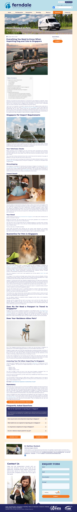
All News (8, 30)
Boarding (38, 12)
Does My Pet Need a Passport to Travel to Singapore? (18, 87)
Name (43, 467)
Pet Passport (43, 310)
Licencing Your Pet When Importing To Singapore (17, 89)
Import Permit (11, 83)
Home (9, 12)
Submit (57, 41)
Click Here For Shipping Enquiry (20, 402)
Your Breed (11, 84)
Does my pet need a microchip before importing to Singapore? (20, 94)
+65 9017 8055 (69, 3)
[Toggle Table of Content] (30, 78)
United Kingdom (27, 267)
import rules (43, 273)
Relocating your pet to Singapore (29, 107)
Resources (57, 12)
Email (43, 472)
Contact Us (67, 12)
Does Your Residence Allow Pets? (14, 88)
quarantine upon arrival (11, 266)
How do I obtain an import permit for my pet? (17, 98)
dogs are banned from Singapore (25, 216)
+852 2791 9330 (68, 2)
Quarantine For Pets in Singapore (14, 85)
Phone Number (45, 477)
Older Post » (40, 437)
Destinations (29, 12)
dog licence (35, 363)
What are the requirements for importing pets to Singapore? (19, 93)
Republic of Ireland (39, 267)
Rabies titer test (10, 160)
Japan (14, 270)
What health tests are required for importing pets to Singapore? (21, 95)
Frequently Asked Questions (13, 92)
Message (44, 482)
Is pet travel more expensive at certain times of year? (23, 381)
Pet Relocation (19, 12)
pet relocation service (11, 396)
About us (48, 12)
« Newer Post (13, 437)
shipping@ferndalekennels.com (65, 5)
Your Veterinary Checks (13, 81)
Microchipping (12, 82)
